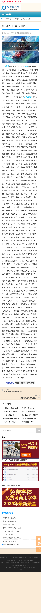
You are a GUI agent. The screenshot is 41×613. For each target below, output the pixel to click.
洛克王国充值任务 (9, 524)
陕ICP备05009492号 (28, 560)
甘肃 (26, 66)
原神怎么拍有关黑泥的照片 (12, 538)
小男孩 (20, 570)
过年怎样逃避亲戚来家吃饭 (13, 391)
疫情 (7, 66)
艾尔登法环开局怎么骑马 (30, 415)
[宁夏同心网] (20, 7)
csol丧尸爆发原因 (8, 415)
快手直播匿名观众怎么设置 (12, 528)
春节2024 (9, 19)
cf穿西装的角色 (8, 534)
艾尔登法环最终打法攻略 (11, 531)
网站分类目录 (32, 557)
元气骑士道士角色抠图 (10, 422)
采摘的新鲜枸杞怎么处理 (11, 418)
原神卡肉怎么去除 (28, 422)
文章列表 (10, 2)
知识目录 (18, 2)
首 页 (3, 2)
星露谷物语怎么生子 (10, 518)
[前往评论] (38, 543)
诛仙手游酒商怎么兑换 (29, 418)
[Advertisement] (20, 592)
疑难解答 (19, 560)
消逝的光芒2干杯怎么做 (11, 544)
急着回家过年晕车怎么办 (29, 398)
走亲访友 (28, 96)
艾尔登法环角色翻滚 (28, 411)
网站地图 (13, 560)
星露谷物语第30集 (28, 408)
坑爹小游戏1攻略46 (9, 521)
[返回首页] (38, 538)
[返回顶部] (38, 549)
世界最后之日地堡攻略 (10, 541)
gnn (8, 33)
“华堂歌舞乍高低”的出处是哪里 (12, 408)
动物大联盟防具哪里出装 (11, 411)
